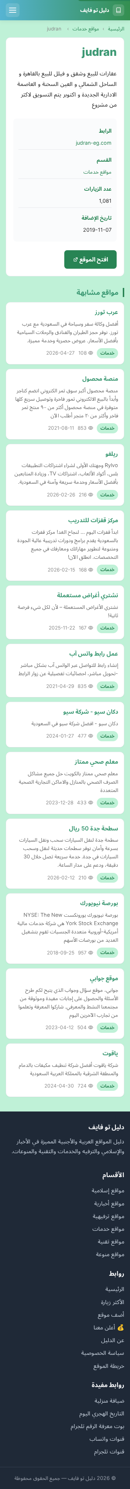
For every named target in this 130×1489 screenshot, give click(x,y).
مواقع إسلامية (108, 1190)
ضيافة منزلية (109, 1400)
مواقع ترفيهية (108, 1216)
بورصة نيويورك (99, 903)
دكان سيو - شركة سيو (90, 711)
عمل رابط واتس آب (93, 653)
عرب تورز (106, 311)
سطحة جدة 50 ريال (93, 828)
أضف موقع (111, 1314)
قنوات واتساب (107, 1438)
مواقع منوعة (110, 1254)
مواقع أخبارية (109, 1203)
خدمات (107, 353)
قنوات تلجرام (109, 1451)
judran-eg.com (94, 143)
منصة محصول (100, 378)
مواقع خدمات (86, 29)
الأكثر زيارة (112, 1302)
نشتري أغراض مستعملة (87, 595)
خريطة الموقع (109, 1365)
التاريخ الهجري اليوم (101, 1413)
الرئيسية (116, 29)
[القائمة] (13, 10)
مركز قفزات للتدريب (93, 520)
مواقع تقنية (111, 1241)
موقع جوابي (104, 978)
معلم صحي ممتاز (96, 761)
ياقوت (110, 1053)
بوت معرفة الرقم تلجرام (97, 1426)
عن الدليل (112, 1340)
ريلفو (111, 453)
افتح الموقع (93, 259)
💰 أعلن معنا (109, 1327)
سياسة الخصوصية (102, 1352)
